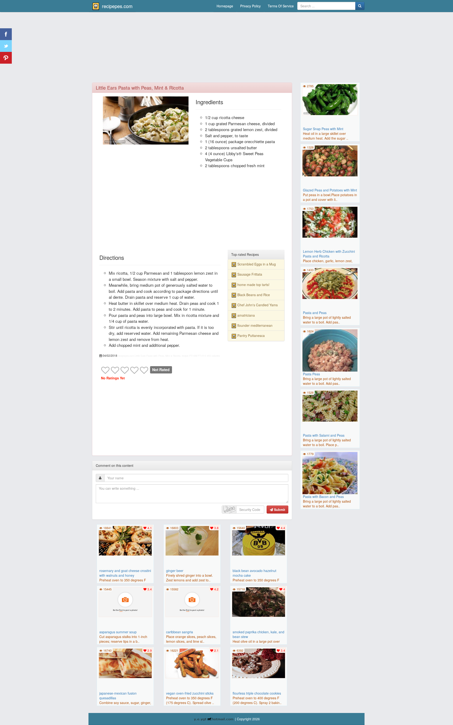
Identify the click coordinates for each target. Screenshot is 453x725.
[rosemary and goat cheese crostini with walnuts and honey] (125, 540)
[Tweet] (6, 46)
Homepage (225, 6)
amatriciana (246, 315)
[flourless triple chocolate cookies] (258, 662)
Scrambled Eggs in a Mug (256, 264)
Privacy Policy (250, 6)
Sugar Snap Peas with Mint (323, 128)
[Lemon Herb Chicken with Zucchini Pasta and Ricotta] (330, 221)
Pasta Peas (311, 374)
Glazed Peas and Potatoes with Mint (330, 190)
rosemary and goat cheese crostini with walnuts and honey (125, 573)
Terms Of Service (281, 6)
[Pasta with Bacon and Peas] (330, 478)
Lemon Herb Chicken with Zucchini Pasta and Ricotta (329, 253)
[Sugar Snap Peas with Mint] (330, 99)
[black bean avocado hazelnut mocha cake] (258, 540)
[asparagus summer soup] (125, 601)
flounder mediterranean (255, 325)
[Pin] (6, 58)
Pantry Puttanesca (251, 335)
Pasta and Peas (315, 312)
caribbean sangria (179, 632)
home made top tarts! (253, 284)
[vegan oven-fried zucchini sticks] (192, 662)
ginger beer (174, 570)
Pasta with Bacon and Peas (323, 496)
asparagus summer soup (118, 632)
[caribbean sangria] (192, 601)
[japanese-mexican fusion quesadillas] (125, 662)
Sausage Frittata (249, 274)
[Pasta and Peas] (330, 283)
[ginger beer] (192, 540)
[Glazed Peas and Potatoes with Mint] (330, 160)
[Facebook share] (6, 34)
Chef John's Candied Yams (257, 304)
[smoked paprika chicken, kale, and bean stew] (258, 601)
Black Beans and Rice (253, 294)
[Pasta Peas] (330, 356)
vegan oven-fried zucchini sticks (190, 693)
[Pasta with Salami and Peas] (330, 405)
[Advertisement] (226, 48)
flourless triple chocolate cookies (257, 693)
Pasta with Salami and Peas (323, 435)
